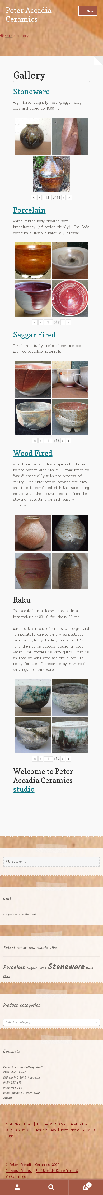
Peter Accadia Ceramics (29, 14)
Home (8, 35)
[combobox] (51, 1022)
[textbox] (51, 1022)
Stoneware (31, 91)
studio (24, 789)
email (7, 1098)
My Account (17, 1187)
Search (51, 1187)
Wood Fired (33, 453)
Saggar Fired (34, 334)
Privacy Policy (19, 1171)
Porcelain (29, 210)
